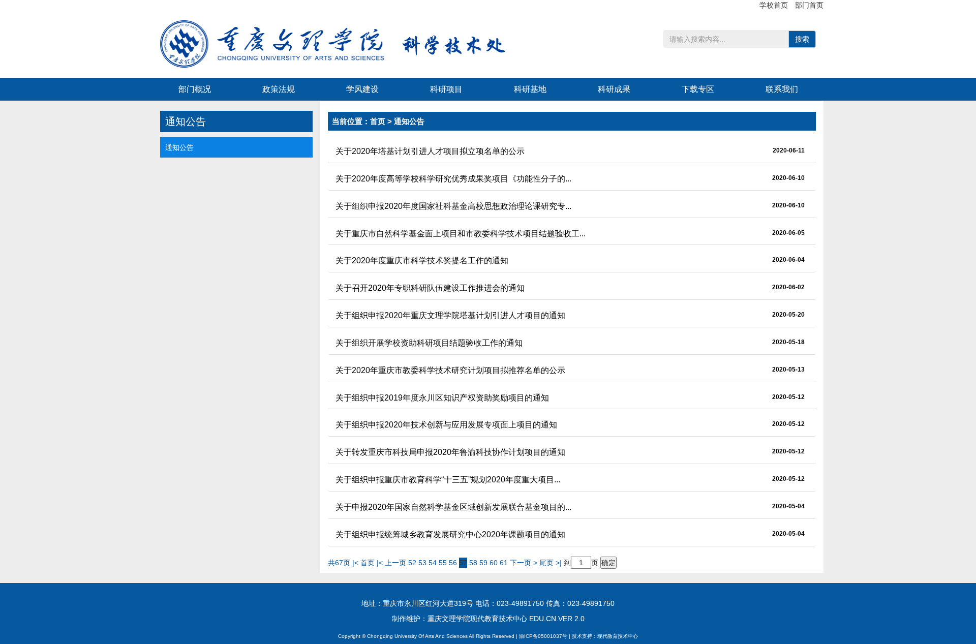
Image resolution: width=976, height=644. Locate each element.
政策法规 (278, 89)
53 (422, 563)
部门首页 (809, 5)
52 (412, 563)
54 (433, 563)
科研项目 (446, 89)
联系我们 (782, 89)
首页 (377, 121)
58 (473, 563)
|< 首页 (363, 563)
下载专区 (698, 89)
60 (494, 563)
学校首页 (774, 5)
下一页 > (524, 563)
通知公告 (179, 147)
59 (483, 563)
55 (443, 563)
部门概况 (194, 89)
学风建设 (362, 89)
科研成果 (614, 89)
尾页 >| (551, 563)
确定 (608, 563)
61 (504, 563)
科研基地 (530, 89)
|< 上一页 (391, 563)
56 (453, 563)
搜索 (802, 39)
